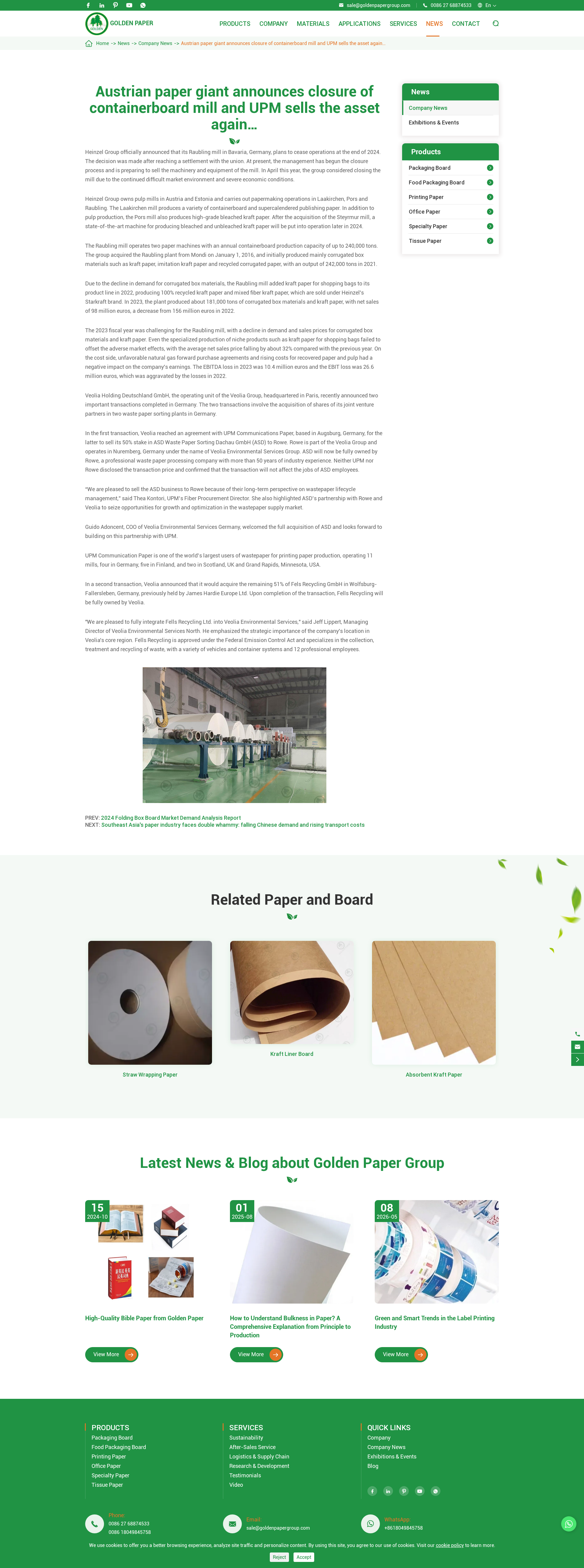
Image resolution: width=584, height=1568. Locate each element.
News (434, 23)
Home (102, 43)
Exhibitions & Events (434, 122)
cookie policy (450, 1545)
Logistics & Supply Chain (259, 1456)
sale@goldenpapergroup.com (378, 5)
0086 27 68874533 (451, 5)
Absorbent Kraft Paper (434, 1074)
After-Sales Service (252, 1447)
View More (113, 1354)
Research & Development (259, 1466)
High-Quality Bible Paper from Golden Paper (144, 1318)
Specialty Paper (428, 226)
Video (236, 1485)
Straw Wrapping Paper (150, 1074)
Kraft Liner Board (291, 1053)
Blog (372, 1466)
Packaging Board (429, 167)
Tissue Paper (425, 240)
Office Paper (424, 211)
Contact (466, 23)
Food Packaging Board (436, 182)
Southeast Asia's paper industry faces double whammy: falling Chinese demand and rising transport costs (233, 824)
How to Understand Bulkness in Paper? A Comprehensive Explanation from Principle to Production (290, 1327)
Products (235, 23)
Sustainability (246, 1437)
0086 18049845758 (130, 1532)
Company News (155, 43)
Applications (360, 23)
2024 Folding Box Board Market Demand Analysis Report (171, 817)
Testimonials (245, 1475)
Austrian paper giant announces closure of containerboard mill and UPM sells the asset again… (283, 43)
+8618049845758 (403, 1528)
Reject (279, 1557)
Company (273, 23)
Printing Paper (426, 197)
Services (403, 23)
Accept (304, 1557)
